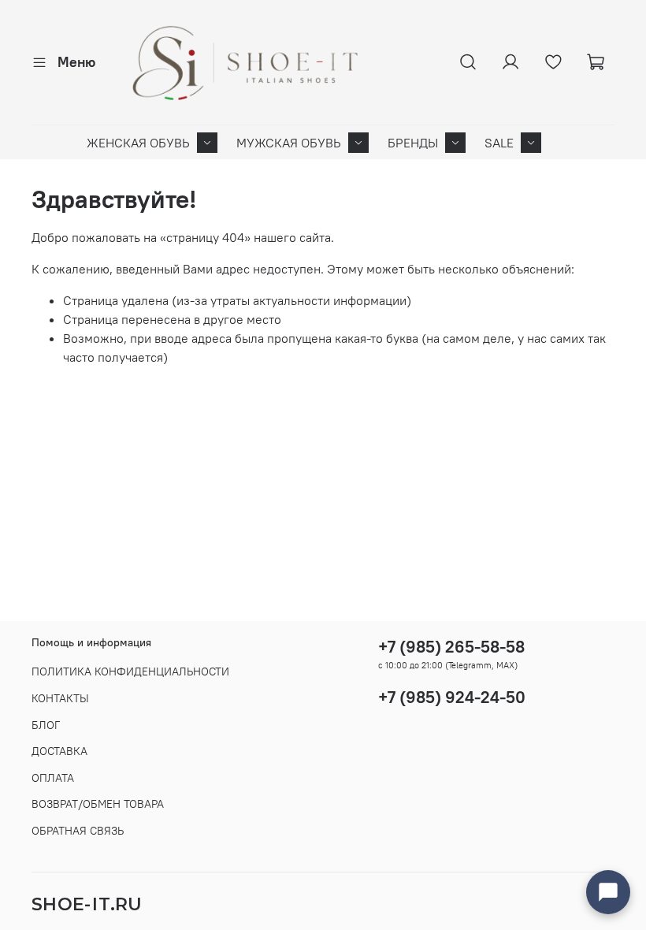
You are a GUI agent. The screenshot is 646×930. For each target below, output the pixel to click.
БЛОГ (46, 725)
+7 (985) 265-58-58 (451, 646)
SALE (499, 143)
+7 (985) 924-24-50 (451, 697)
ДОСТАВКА (59, 751)
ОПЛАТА (53, 778)
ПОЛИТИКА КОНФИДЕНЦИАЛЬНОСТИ (130, 671)
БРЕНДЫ (413, 143)
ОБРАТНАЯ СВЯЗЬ (78, 831)
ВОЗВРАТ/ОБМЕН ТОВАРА (98, 804)
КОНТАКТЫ (60, 698)
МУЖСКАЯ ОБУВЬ (288, 143)
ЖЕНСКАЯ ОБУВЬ (138, 143)
